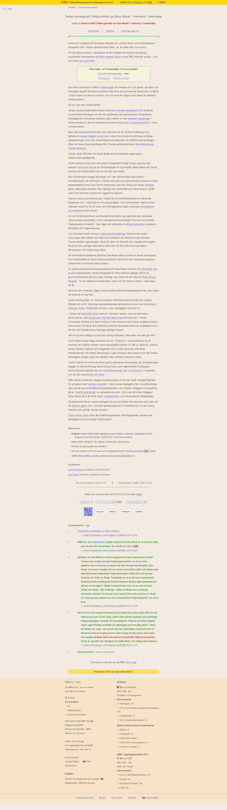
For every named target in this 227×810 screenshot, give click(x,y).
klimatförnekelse (112, 370)
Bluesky (113, 512)
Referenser (93, 31)
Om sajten (116, 797)
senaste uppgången (139, 118)
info (88, 525)
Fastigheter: (127, 716)
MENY (163, 2)
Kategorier (87, 502)
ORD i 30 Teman (125, 766)
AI (69, 706)
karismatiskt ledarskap (113, 233)
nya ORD (126, 758)
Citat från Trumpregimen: (134, 742)
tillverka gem (79, 405)
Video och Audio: (129, 747)
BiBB (87, 2)
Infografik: (127, 734)
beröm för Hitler (95, 374)
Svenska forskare (121, 78)
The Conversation (134, 451)
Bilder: (124, 729)
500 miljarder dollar (110, 56)
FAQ (88, 761)
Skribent (110, 31)
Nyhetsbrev (71, 765)
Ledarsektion (98, 542)
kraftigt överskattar (134, 224)
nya (128, 687)
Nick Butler (73, 474)
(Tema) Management (136, 502)
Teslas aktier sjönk (78, 415)
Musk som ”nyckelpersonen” (134, 122)
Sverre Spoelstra (76, 469)
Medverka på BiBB (74, 725)
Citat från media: (129, 738)
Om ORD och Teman (75, 691)
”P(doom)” (120, 340)
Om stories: (72, 687)
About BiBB (151, 797)
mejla (139, 494)
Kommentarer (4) (130, 31)
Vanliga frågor (72, 761)
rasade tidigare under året (94, 136)
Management (104, 78)
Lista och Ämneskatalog (110, 73)
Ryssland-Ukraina (77, 714)
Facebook (126, 512)
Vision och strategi (74, 741)
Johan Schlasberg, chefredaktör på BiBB (104, 535)
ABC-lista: (122, 691)
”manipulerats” (111, 396)
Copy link (100, 512)
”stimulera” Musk (86, 167)
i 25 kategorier (129, 695)
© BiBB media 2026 (84, 798)
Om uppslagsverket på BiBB (79, 745)
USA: (124, 787)
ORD (149, 2)
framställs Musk (90, 313)
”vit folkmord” (135, 370)
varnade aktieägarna (127, 110)
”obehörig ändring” (85, 392)
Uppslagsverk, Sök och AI (78, 749)
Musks (143, 52)
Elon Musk (127, 546)
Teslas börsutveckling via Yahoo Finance (98, 531)
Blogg (102, 797)
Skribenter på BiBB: (78, 729)
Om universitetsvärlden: (133, 720)
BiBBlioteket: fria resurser (80, 783)
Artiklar (137, 2)
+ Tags (8, 8)
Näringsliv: (127, 703)
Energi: (125, 779)
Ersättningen (107, 87)
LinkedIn (138, 512)
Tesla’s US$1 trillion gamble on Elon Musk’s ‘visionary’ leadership (113, 433)
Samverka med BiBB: (75, 721)
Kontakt (132, 797)
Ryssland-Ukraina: (131, 783)
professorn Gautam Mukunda (105, 317)
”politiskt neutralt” (97, 384)
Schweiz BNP (87, 60)
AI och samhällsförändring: (135, 775)
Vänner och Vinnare (75, 733)
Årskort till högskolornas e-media (82, 779)
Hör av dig (131, 662)
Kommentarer (72, 757)
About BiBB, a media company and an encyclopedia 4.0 (106, 456)
